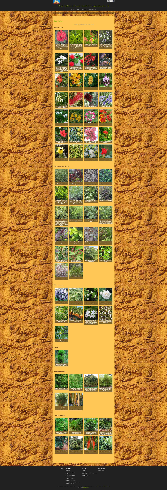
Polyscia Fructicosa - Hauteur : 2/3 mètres (76, 221)
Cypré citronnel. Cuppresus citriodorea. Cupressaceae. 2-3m (61, 365)
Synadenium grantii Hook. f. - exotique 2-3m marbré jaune (76, 261)
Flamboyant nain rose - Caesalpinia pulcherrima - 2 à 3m (91, 124)
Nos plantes (78, 9)
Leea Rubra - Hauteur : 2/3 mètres (105, 200)
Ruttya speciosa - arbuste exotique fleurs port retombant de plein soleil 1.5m (76, 88)
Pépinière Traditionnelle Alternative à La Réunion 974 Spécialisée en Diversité (83, 6)
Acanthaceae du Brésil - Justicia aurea (91, 88)
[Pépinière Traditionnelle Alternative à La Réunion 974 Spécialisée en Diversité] (56, 2)
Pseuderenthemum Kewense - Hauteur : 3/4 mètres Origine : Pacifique (90, 242)
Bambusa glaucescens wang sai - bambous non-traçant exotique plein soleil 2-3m (105, 389)
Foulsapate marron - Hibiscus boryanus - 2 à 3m (61, 142)
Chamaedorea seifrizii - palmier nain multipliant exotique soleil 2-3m (61, 451)
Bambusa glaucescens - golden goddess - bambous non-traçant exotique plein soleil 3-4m (91, 389)
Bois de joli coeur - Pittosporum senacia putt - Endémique (61, 107)
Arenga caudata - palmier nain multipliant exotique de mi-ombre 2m (91, 433)
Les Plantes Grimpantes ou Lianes (73, 481)
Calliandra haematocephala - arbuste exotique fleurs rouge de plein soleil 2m (76, 68)
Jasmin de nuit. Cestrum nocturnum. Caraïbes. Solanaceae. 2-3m (76, 303)
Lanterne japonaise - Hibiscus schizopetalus (105, 142)
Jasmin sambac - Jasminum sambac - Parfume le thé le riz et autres (91, 303)
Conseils (83, 470)
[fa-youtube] (111, 1)
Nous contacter (92, 9)
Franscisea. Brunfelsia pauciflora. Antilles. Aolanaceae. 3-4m (61, 303)
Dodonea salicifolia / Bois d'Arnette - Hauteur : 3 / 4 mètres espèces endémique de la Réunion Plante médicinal (76, 202)
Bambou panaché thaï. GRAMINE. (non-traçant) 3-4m (76, 389)
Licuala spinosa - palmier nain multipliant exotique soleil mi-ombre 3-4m (105, 451)
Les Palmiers (68, 477)
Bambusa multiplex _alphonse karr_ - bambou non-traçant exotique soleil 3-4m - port (61, 408)
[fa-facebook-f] (108, 1)
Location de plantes (86, 475)
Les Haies (68, 470)
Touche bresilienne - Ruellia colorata (105, 159)
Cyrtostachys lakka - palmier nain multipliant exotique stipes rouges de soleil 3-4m (91, 451)
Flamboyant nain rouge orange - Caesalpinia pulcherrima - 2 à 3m (105, 124)
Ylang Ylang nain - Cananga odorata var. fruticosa (61, 341)
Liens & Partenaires (102, 470)
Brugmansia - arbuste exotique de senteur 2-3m (76, 321)
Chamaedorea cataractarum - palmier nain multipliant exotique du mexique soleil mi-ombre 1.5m (105, 433)
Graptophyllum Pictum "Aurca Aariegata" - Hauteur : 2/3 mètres (91, 201)
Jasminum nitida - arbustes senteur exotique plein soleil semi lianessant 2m (105, 321)
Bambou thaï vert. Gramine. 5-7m (61, 388)
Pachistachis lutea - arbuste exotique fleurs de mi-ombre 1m (105, 68)
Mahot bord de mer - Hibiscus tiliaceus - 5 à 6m (61, 159)
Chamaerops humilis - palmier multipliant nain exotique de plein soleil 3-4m (76, 451)
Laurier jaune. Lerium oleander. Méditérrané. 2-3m (61, 321)
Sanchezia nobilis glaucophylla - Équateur (76, 159)
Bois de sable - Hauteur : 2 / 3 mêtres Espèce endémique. (90, 184)
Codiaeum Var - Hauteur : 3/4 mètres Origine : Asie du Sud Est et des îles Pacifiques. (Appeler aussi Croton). (61, 202)
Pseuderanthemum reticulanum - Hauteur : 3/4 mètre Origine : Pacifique (76, 242)
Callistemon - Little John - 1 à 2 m (76, 106)
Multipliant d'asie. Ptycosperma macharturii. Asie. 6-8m (61, 433)
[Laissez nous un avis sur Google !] (113, 1)
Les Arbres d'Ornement (70, 475)
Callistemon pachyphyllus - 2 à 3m (90, 106)
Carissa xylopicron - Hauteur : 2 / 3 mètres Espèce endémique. (105, 184)
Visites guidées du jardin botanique (89, 473)
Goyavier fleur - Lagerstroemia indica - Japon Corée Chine (91, 142)
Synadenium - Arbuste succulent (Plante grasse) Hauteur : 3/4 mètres (105, 242)
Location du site (85, 477)
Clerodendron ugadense (105, 106)
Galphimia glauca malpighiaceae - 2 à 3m (76, 142)
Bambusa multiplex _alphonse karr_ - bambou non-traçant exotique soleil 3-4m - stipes (76, 408)
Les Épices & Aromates (70, 472)
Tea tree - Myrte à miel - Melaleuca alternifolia (91, 159)
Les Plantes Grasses (70, 478)
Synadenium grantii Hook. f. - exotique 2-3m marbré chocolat (61, 261)
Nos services (85, 9)
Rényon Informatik (86, 487)
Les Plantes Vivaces (70, 483)
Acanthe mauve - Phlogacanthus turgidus (106, 88)
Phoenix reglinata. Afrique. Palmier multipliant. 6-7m (76, 433)
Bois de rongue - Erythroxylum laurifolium (105, 261)
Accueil (72, 9)
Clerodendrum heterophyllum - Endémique (61, 124)
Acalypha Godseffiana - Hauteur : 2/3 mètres (61, 184)
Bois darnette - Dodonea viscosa (76, 277)
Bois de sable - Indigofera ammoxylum (61, 278)
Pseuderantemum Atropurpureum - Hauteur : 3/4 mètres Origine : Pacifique (61, 242)
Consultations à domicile (87, 472)
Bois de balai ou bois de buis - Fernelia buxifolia (90, 261)
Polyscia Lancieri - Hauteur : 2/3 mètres (91, 221)
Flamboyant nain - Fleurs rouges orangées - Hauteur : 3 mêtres (91, 45)
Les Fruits (68, 473)
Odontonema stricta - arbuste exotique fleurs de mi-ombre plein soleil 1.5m (91, 68)
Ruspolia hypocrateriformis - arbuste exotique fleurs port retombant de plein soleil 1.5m (61, 88)
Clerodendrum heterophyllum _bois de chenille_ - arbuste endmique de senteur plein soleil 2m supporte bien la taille (91, 322)
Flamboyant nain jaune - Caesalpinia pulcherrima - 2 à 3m (76, 124)
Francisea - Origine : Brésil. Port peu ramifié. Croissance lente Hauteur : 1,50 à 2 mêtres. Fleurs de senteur (105, 46)
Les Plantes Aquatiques (70, 480)
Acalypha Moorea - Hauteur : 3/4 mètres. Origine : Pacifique (76, 184)
